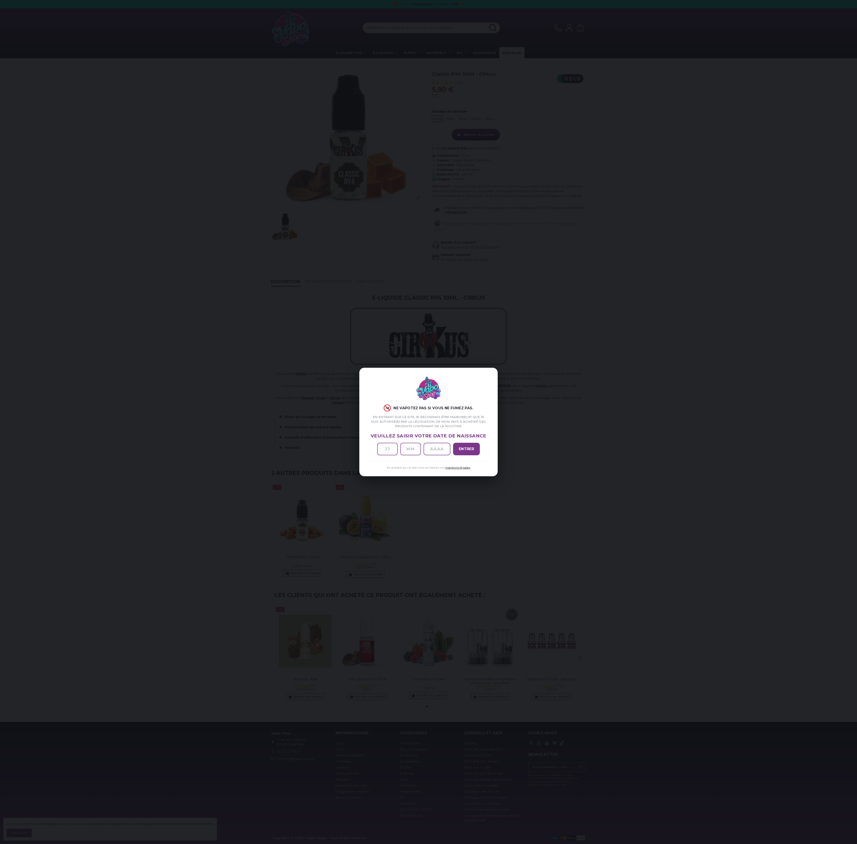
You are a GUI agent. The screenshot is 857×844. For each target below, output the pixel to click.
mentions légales (457, 467)
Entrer (466, 449)
